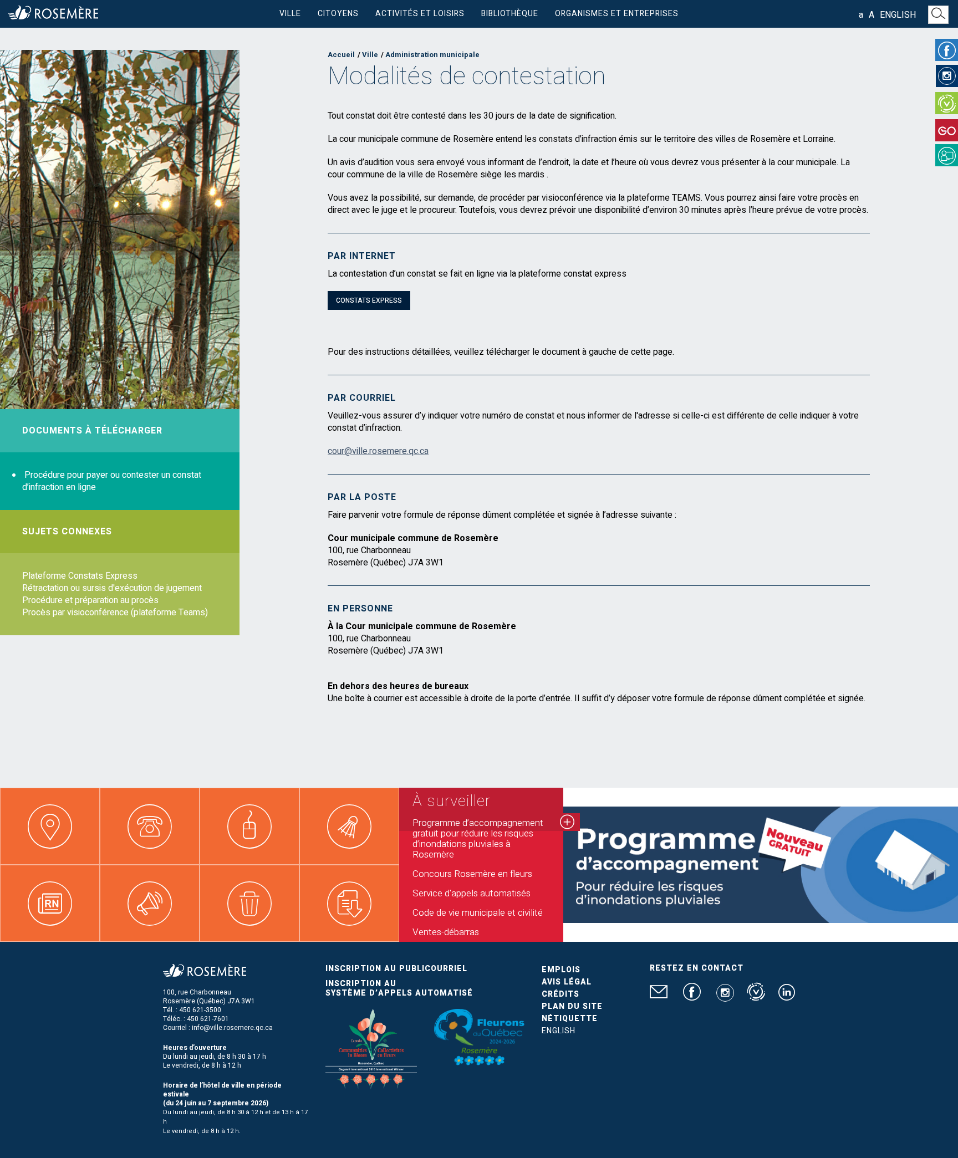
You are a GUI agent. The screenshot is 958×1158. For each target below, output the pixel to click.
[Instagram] (947, 76)
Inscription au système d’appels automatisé (399, 988)
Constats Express (369, 300)
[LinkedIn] (786, 996)
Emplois (561, 970)
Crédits (560, 994)
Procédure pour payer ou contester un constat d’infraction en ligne (111, 481)
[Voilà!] (946, 103)
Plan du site (572, 1006)
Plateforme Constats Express (79, 576)
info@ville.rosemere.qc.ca (232, 1028)
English (898, 15)
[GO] (946, 130)
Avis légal (567, 982)
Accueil (341, 54)
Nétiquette (570, 1018)
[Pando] (946, 155)
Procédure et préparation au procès (90, 600)
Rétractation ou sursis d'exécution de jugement (112, 588)
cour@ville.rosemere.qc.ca (378, 451)
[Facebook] (946, 50)
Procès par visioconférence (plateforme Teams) (115, 612)
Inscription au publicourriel (396, 969)
